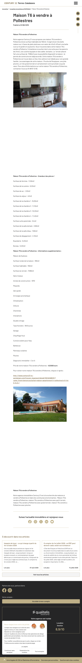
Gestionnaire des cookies (69, 660)
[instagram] (10, 590)
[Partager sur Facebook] (78, 13)
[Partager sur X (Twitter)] (78, 19)
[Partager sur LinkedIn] (78, 24)
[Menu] (76, 2)
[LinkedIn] (46, 521)
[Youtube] (52, 521)
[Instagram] (35, 521)
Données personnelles (49, 660)
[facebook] (4, 590)
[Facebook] (30, 521)
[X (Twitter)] (41, 521)
